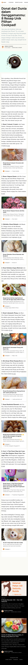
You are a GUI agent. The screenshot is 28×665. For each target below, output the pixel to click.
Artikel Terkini (8, 659)
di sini (8, 146)
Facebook (15, 659)
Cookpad (11, 2)
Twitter (21, 659)
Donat (10, 82)
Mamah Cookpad (9, 46)
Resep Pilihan (19, 2)
